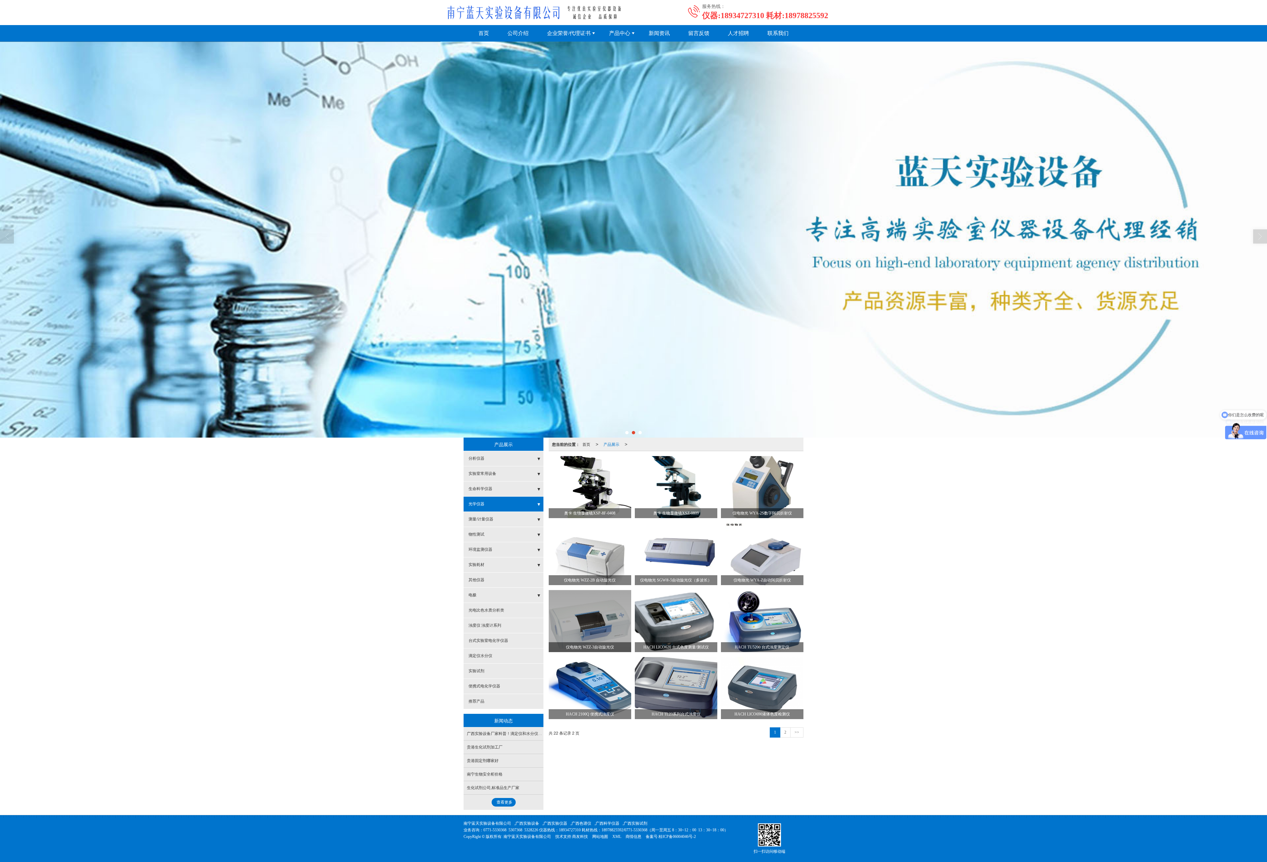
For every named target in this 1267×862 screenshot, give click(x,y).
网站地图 (600, 836)
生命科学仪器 (480, 488)
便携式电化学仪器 (484, 686)
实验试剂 (476, 671)
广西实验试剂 (635, 823)
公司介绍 (518, 33)
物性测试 (476, 534)
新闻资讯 (659, 33)
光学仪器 (476, 504)
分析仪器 (476, 458)
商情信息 (633, 836)
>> (797, 732)
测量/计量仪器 (481, 519)
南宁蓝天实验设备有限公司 (487, 823)
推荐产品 (476, 701)
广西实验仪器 (555, 823)
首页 (483, 33)
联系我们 (778, 33)
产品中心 (619, 33)
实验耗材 (476, 564)
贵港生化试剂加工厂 (485, 747)
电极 (472, 595)
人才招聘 (738, 33)
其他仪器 (476, 580)
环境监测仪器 (480, 549)
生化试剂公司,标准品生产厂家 (493, 787)
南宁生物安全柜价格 (485, 774)
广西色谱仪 (581, 823)
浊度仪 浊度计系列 (485, 625)
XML (616, 836)
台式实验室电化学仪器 (488, 640)
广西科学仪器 (607, 823)
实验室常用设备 (482, 473)
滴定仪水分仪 (480, 655)
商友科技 (580, 836)
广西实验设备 (527, 823)
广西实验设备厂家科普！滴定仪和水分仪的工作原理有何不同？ (522, 733)
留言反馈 (698, 33)
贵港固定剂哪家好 (483, 760)
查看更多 (504, 802)
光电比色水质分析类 (486, 610)
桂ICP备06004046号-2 (677, 836)
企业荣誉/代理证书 (569, 33)
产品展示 (611, 444)
